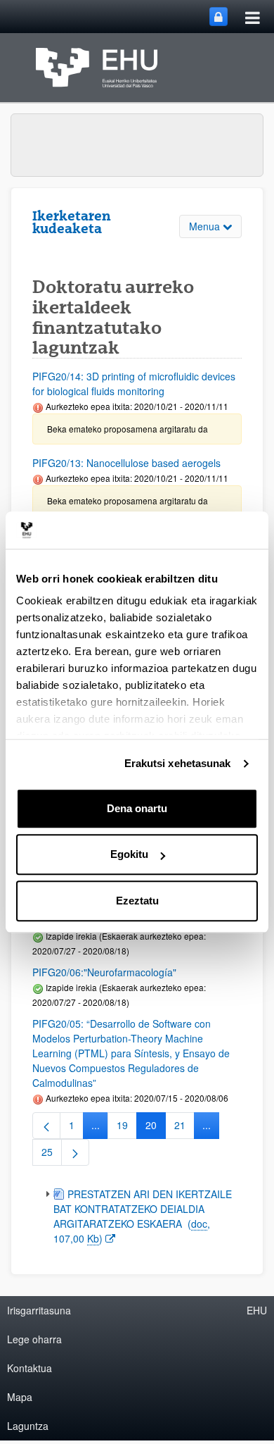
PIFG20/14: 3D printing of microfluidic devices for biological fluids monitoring (133, 383)
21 (184, 1128)
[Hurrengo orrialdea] (75, 1152)
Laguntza (27, 1426)
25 (51, 1154)
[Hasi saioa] (218, 16)
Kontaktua (29, 1368)
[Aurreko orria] (46, 1125)
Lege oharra (34, 1339)
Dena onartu (137, 808)
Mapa (19, 1397)
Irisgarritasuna (39, 1310)
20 (155, 1128)
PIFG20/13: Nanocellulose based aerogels (126, 463)
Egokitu (129, 854)
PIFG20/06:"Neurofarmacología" (104, 972)
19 (127, 1128)
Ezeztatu (137, 901)
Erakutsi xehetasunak (177, 763)
